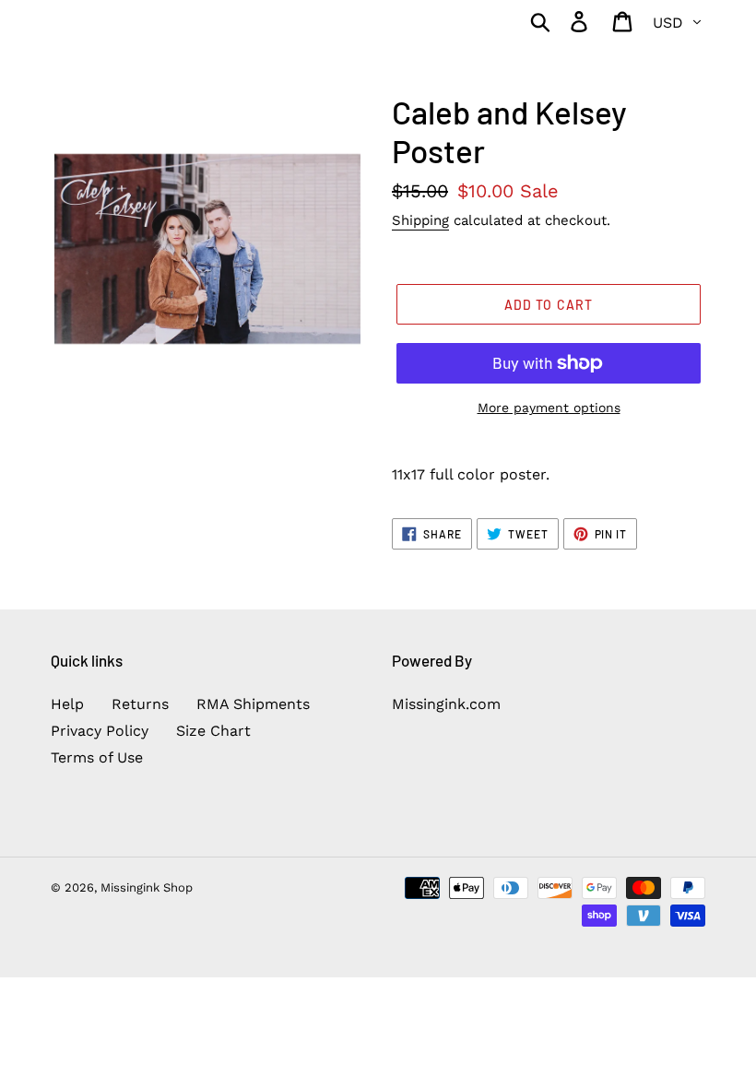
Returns (140, 704)
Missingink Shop (146, 887)
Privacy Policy (99, 730)
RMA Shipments (253, 704)
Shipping (420, 220)
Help (67, 704)
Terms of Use (97, 757)
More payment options (549, 407)
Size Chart (213, 730)
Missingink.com (446, 704)
